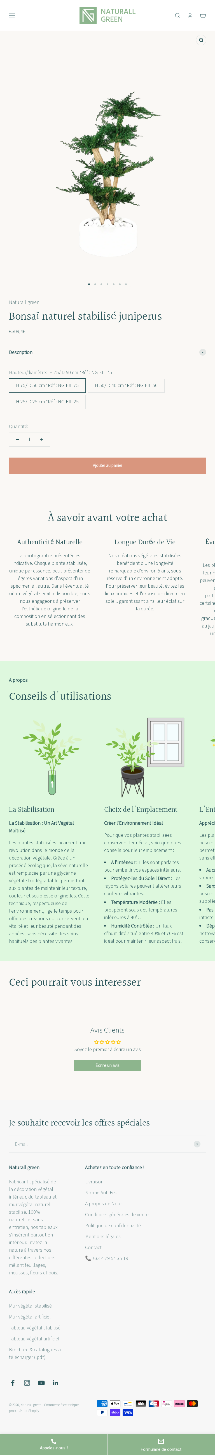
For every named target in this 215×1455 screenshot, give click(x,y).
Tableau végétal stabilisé (34, 1327)
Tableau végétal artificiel (34, 1338)
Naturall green (24, 302)
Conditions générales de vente (117, 1214)
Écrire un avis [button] (107, 1065)
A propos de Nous (104, 1203)
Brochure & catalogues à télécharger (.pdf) (35, 1353)
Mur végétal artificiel (30, 1316)
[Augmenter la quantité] (42, 439)
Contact (93, 1247)
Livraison (94, 1181)
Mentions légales (103, 1236)
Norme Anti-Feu (101, 1192)
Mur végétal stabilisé (30, 1306)
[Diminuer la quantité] (17, 439)
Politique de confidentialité (113, 1225)
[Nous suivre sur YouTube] (41, 1383)
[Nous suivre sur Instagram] (27, 1383)
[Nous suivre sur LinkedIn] (55, 1383)
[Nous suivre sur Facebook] (13, 1383)
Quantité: (18, 426)
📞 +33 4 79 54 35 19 (106, 1258)
